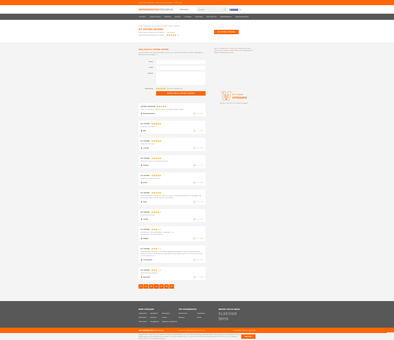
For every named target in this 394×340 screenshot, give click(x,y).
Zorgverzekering (242, 17)
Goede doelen (155, 17)
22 (146, 286)
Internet (142, 17)
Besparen (184, 9)
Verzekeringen (226, 17)
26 (166, 286)
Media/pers (166, 313)
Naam (151, 61)
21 (141, 286)
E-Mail (151, 67)
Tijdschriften (211, 17)
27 (171, 286)
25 (161, 286)
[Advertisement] (234, 72)
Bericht (150, 73)
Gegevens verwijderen (169, 321)
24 (156, 286)
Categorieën (143, 313)
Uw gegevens (154, 321)
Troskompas (201, 313)
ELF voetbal (221, 48)
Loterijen (187, 17)
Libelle (199, 317)
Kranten (167, 17)
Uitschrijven (143, 321)
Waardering (149, 88)
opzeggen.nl (156, 9)
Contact (164, 317)
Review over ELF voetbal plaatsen (180, 93)
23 (151, 286)
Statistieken (143, 317)
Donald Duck (183, 313)
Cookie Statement (160, 338)
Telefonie (199, 17)
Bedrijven (153, 317)
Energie (178, 17)
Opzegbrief (154, 313)
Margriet (181, 317)
